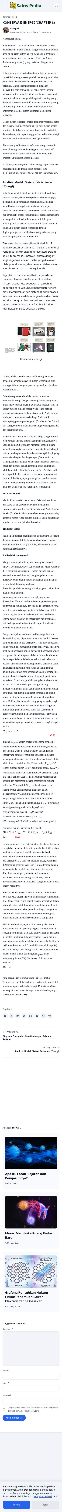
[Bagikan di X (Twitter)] (11, 1015)
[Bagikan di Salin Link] (49, 1015)
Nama (6, 1370)
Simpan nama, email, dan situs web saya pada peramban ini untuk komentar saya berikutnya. (33, 1409)
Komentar (8, 1329)
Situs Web (7, 1395)
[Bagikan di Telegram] (36, 1015)
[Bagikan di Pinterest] (24, 1015)
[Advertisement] (31, 1093)
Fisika (33, 32)
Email (6, 1383)
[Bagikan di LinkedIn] (17, 1015)
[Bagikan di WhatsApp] (30, 1015)
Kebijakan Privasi (43, 1496)
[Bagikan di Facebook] (5, 1015)
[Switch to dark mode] (56, 6)
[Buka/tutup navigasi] (4, 6)
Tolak (45, 1504)
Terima (16, 1504)
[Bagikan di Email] (43, 1015)
